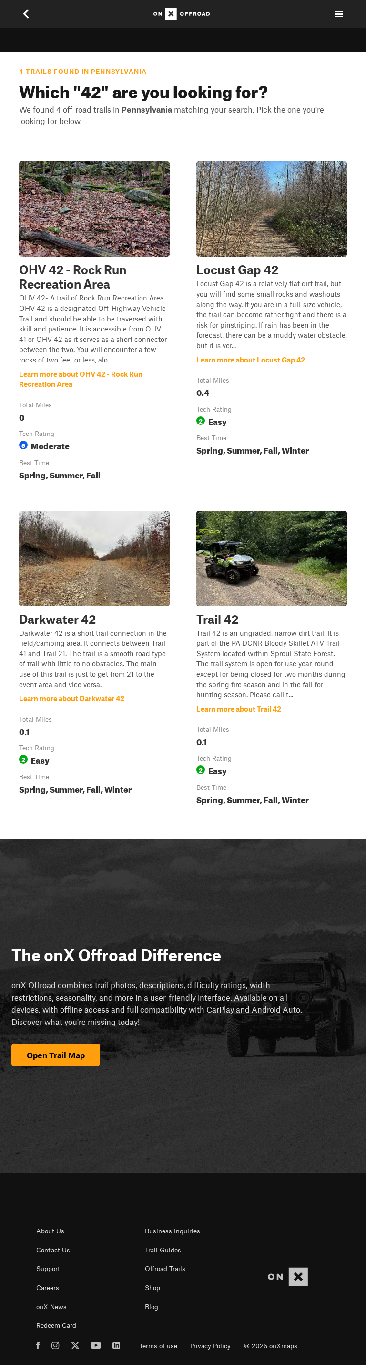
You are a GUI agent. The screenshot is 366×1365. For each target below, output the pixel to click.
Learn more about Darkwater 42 (94, 660)
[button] (94, 322)
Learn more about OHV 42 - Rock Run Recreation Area (94, 322)
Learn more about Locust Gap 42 (272, 322)
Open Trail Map (56, 1055)
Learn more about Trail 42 (272, 660)
